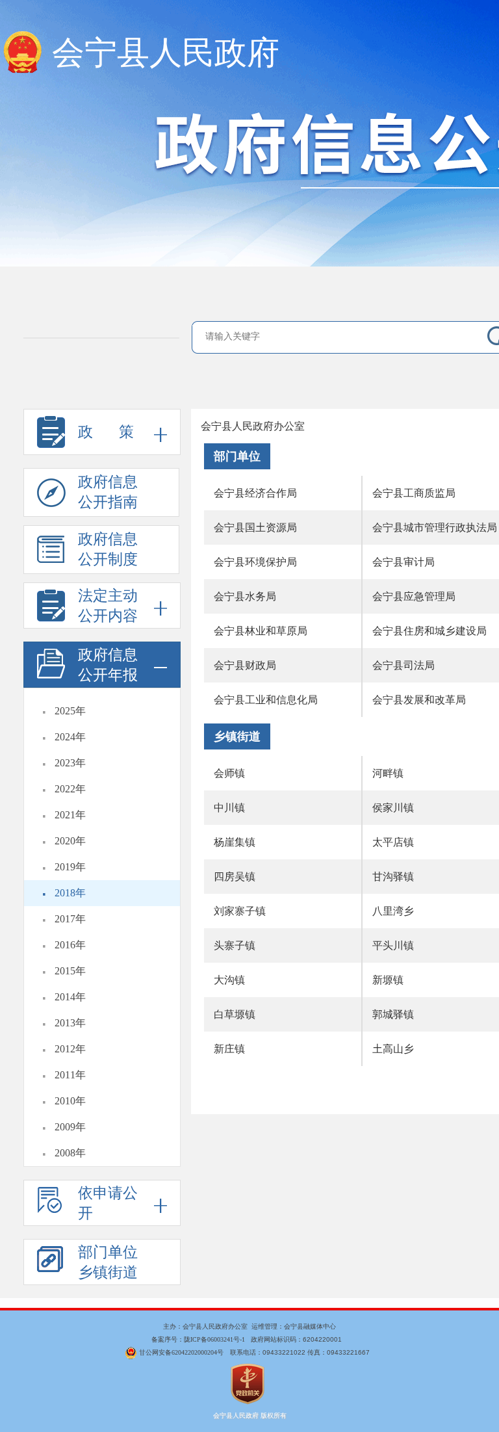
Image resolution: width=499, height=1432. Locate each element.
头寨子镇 (234, 945)
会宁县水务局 (245, 596)
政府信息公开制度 (108, 549)
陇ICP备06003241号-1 (214, 1339)
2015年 (70, 970)
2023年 (70, 762)
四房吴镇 (234, 876)
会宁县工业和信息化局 (266, 699)
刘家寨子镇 (240, 911)
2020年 (70, 840)
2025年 (70, 710)
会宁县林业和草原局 (260, 630)
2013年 (70, 1022)
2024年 (70, 736)
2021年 (70, 814)
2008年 (70, 1152)
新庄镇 (229, 1048)
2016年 (70, 944)
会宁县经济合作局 (255, 493)
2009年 (70, 1126)
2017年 (70, 918)
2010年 (70, 1100)
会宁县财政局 (245, 665)
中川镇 (229, 807)
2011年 (70, 1074)
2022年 (70, 788)
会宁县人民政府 (165, 52)
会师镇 (229, 773)
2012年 (70, 1048)
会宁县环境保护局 (255, 561)
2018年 (70, 892)
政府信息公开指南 (108, 492)
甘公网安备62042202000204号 (181, 1352)
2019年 (70, 866)
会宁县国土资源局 (255, 527)
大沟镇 (229, 979)
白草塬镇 (234, 1014)
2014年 (70, 996)
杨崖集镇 (234, 842)
